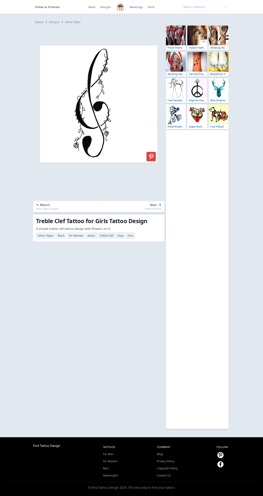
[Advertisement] (100, 34)
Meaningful (110, 475)
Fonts (151, 7)
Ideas (92, 7)
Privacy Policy (165, 461)
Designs (105, 7)
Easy (120, 235)
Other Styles (73, 22)
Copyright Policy (167, 468)
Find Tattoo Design (46, 446)
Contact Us (164, 475)
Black (61, 235)
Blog (160, 454)
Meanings (136, 7)
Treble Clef (106, 235)
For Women (76, 235)
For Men (108, 454)
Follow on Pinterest (47, 7)
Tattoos (39, 22)
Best (106, 468)
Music (91, 235)
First (130, 235)
